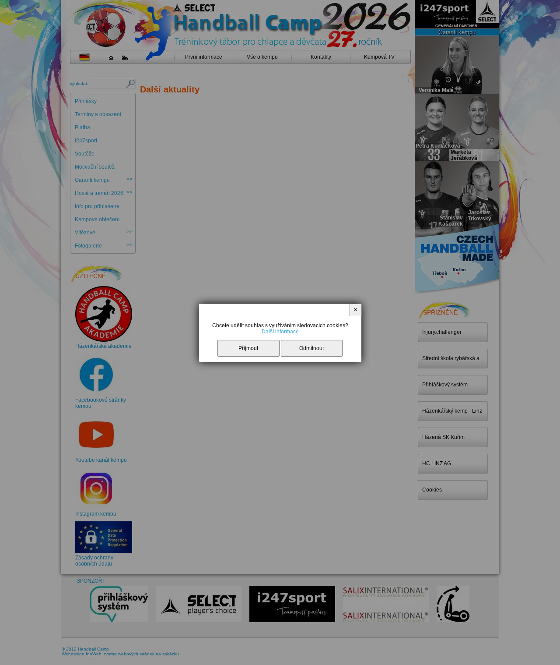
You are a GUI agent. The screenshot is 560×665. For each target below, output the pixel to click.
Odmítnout (311, 348)
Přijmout (248, 348)
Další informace (280, 332)
